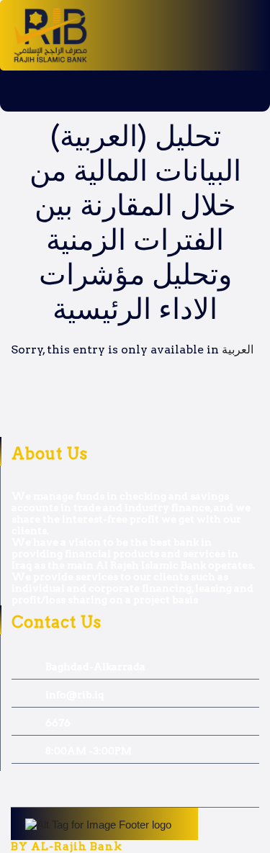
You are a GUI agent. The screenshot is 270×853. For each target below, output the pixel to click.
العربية (237, 349)
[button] (68, 91)
